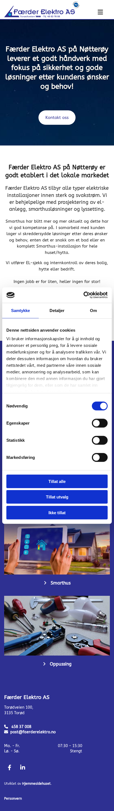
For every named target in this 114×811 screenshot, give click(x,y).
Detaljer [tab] (57, 310)
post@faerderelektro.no (33, 732)
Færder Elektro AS (27, 697)
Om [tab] (93, 310)
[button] (95, 12)
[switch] (100, 423)
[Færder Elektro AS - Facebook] (9, 767)
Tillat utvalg (57, 497)
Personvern (13, 798)
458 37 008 (21, 726)
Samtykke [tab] (20, 310)
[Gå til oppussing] (57, 625)
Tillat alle (57, 481)
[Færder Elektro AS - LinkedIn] (23, 767)
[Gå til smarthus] (57, 545)
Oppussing (60, 664)
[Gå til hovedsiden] (41, 9)
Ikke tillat (57, 512)
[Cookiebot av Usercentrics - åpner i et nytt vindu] (83, 295)
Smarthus (61, 583)
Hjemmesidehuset (36, 784)
